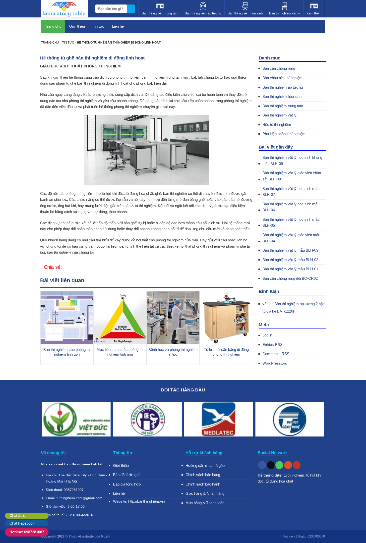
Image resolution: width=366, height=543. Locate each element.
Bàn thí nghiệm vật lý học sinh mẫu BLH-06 (290, 207)
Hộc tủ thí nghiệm (276, 124)
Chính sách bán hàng (202, 475)
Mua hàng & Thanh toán (204, 503)
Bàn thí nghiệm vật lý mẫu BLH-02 (290, 260)
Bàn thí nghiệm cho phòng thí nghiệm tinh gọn (67, 352)
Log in (267, 335)
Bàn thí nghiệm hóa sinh (282, 96)
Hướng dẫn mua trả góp (205, 465)
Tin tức (98, 26)
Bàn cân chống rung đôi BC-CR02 (290, 278)
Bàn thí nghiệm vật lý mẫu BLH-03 (290, 250)
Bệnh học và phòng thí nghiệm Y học (173, 352)
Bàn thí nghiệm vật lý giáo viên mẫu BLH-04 (291, 238)
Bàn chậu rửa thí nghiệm (282, 78)
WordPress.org (274, 363)
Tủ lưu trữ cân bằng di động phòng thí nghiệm (226, 352)
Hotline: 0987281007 (26, 532)
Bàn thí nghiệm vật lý (279, 115)
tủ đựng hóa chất (279, 481)
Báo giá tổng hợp (127, 484)
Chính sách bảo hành (202, 484)
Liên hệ (118, 26)
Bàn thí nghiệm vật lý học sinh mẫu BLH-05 (290, 222)
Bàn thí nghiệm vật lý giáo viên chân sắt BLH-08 (291, 176)
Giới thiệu (77, 26)
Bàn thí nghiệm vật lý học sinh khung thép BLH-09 (292, 160)
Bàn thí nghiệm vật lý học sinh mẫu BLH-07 (290, 191)
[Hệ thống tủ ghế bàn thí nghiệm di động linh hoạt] (65, 267)
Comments (275, 354)
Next (318, 420)
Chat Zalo (17, 515)
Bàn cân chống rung (278, 68)
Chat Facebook (21, 523)
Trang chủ (53, 26)
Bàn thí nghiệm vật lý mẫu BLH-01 (290, 269)
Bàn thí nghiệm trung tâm (282, 106)
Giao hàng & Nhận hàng (204, 493)
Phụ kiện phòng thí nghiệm (283, 134)
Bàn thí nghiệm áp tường (282, 87)
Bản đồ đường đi (126, 475)
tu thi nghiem (294, 475)
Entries (272, 344)
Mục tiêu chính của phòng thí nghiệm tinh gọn (120, 352)
